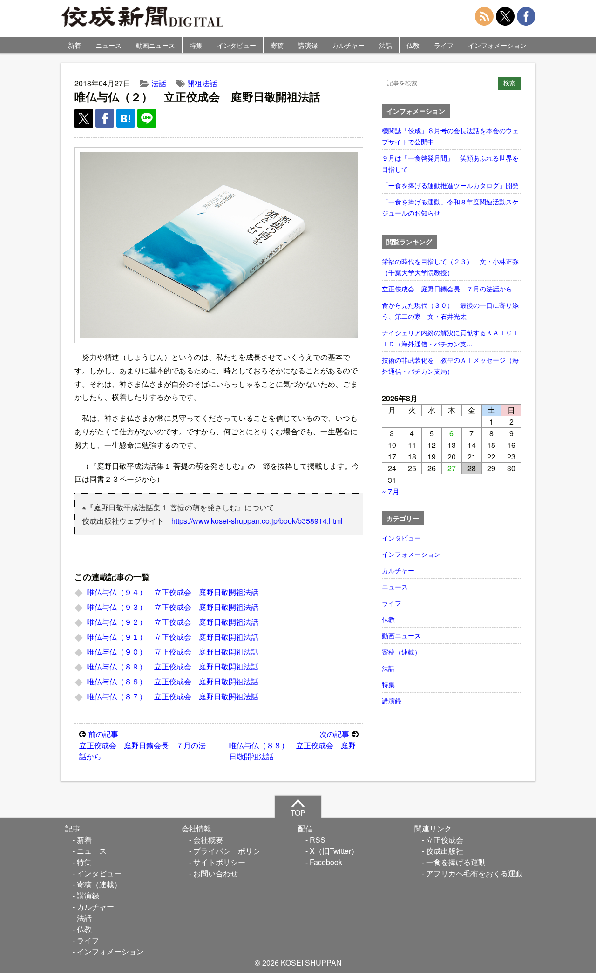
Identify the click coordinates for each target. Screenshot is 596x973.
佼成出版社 (444, 850)
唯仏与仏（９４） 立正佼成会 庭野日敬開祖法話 (172, 592)
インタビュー (236, 45)
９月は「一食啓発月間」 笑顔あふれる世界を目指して (450, 163)
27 (451, 468)
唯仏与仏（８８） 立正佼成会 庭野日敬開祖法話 (172, 681)
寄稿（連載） (401, 651)
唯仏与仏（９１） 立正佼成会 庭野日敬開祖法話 (172, 636)
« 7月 (391, 491)
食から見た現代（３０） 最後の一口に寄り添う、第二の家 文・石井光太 (450, 310)
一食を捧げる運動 (456, 862)
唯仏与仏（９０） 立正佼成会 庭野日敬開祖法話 (172, 651)
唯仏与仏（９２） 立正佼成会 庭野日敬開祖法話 (172, 621)
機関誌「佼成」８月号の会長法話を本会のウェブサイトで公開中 (450, 136)
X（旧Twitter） (334, 850)
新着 (74, 45)
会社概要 (208, 839)
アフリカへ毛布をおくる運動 (474, 873)
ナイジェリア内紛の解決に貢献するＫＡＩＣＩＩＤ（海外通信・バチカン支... (450, 338)
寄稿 (277, 45)
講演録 (308, 45)
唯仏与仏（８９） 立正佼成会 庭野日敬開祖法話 (172, 666)
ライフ (444, 45)
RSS (317, 839)
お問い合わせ (215, 873)
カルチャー (348, 45)
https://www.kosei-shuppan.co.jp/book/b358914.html (257, 520)
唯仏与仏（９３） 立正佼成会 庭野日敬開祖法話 (172, 606)
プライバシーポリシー (230, 850)
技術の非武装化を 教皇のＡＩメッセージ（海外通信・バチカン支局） (450, 365)
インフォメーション (497, 45)
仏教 (413, 45)
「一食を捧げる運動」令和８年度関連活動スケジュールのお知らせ (450, 207)
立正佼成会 (444, 839)
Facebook (326, 862)
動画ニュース (155, 45)
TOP (298, 812)
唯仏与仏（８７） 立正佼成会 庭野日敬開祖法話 (172, 696)
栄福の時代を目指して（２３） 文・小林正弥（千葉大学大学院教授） (450, 267)
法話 (385, 45)
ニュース (108, 45)
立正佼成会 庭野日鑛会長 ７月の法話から (142, 745)
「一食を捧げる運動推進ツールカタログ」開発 (450, 185)
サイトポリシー (219, 862)
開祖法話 (202, 83)
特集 (196, 45)
